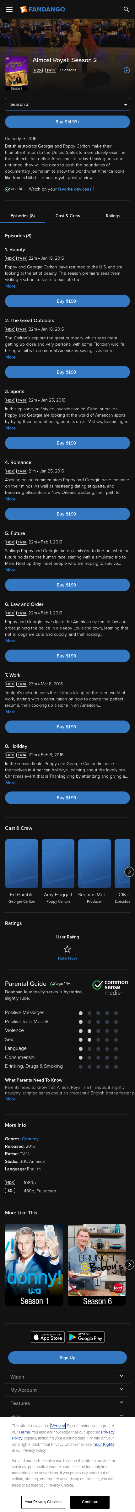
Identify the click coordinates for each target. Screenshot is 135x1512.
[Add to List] (127, 70)
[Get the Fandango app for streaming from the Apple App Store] (47, 1338)
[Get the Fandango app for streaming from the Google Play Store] (86, 1338)
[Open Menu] (9, 9)
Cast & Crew (68, 216)
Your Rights (104, 1444)
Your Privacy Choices (43, 1501)
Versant (58, 1425)
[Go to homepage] (43, 9)
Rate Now (67, 958)
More (10, 286)
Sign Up (67, 1357)
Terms (24, 1432)
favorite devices (73, 189)
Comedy (30, 1139)
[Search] (126, 9)
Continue (90, 1501)
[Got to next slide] (129, 872)
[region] (67, 1464)
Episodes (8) (23, 216)
